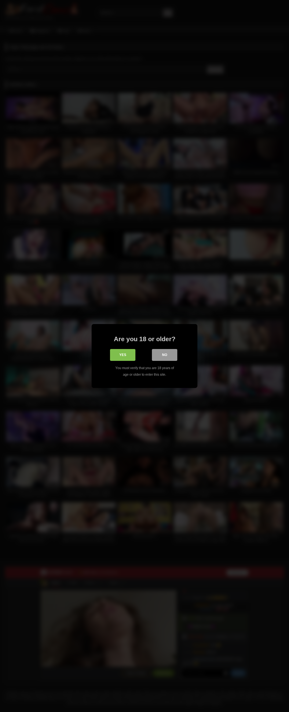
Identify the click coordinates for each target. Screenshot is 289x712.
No (164, 355)
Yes (122, 355)
